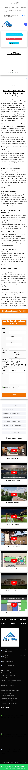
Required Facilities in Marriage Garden (17, 355)
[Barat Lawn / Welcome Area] (18, 364)
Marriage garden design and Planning (10, 690)
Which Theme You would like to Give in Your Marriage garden (5, 364)
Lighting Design (7, 417)
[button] (9, 72)
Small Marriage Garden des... (13, 546)
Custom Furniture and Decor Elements (13, 433)
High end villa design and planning (9, 678)
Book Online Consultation (14, 39)
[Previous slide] (11, 84)
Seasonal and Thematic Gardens (12, 425)
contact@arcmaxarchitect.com (11, 15)
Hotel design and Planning (7, 685)
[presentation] (12, 70)
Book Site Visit (14, 43)
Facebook (3, 619)
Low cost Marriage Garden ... (13, 458)
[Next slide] (15, 84)
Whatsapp (23, 619)
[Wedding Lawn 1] (18, 360)
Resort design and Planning (8, 672)
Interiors (3, 688)
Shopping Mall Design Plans (8, 675)
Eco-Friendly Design (8, 429)
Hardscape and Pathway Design (11, 413)
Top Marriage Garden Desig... (13, 524)
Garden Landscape (8, 409)
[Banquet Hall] (18, 363)
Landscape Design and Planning (9, 703)
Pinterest (23, 623)
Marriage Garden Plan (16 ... (13, 613)
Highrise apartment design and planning (11, 680)
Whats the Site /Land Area (5, 350)
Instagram (13, 619)
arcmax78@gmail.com (9, 16)
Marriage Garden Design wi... (13, 480)
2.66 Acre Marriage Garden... (13, 568)
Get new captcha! (2, 391)
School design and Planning (7, 695)
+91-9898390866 (14, 2)
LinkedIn (13, 623)
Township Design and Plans (8, 700)
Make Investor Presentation (14, 35)
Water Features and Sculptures (11, 421)
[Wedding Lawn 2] (18, 361)
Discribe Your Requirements (5, 372)
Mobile (12, 336)
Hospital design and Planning (8, 683)
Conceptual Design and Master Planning (13, 406)
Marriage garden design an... (13, 502)
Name (3, 328)
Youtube (3, 623)
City (12, 342)
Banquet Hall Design (6, 693)
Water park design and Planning (9, 698)
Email (3, 332)
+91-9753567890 (14, 4)
